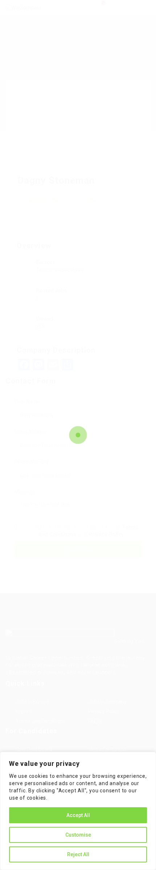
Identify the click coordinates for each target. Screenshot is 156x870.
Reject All (78, 854)
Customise (78, 835)
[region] (78, 811)
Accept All (78, 815)
